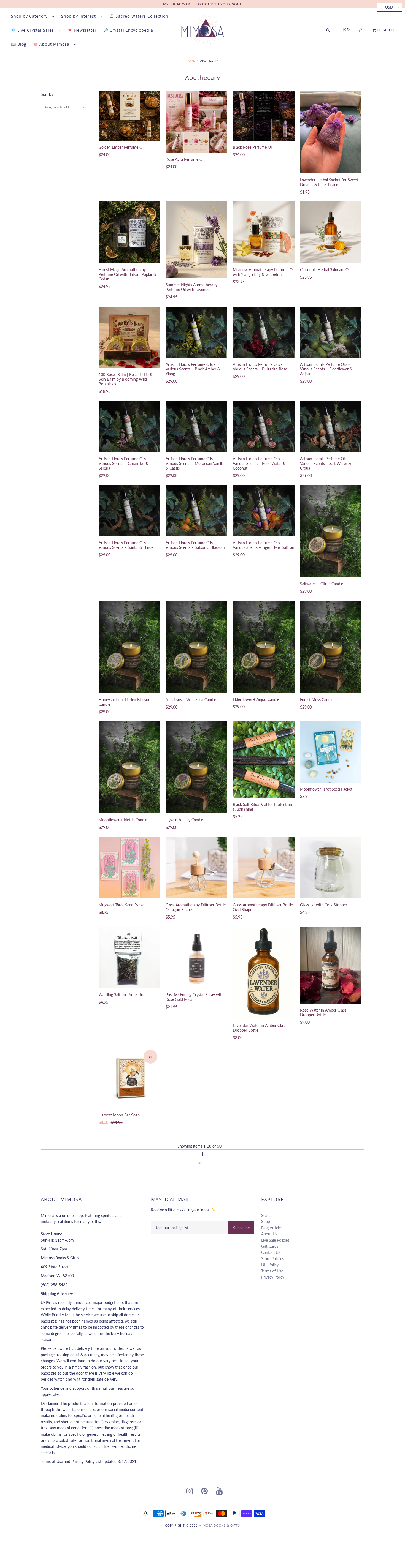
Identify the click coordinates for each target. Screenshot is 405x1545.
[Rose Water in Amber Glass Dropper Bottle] (330, 965)
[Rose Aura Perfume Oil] (196, 122)
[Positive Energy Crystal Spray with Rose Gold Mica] (196, 957)
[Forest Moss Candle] (330, 647)
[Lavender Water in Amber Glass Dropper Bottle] (263, 973)
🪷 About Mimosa (52, 44)
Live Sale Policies (275, 1240)
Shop (265, 1221)
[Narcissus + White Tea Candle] (196, 647)
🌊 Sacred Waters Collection (138, 16)
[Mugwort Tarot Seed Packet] (129, 867)
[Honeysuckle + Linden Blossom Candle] (129, 647)
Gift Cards (269, 1246)
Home (190, 60)
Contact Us (270, 1252)
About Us (269, 1233)
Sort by (47, 94)
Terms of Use (272, 1271)
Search (267, 1215)
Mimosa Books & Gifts (219, 1525)
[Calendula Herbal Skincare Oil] (330, 232)
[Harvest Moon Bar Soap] (129, 1077)
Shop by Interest (79, 16)
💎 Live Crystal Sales (33, 30)
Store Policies (272, 1258)
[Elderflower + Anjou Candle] (263, 647)
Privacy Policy (272, 1277)
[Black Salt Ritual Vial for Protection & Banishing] (263, 759)
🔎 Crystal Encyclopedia (128, 30)
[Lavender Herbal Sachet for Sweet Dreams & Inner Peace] (330, 132)
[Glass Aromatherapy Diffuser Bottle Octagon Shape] (196, 867)
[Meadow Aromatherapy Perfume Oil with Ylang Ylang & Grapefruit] (263, 232)
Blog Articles (271, 1227)
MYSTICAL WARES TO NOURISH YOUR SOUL (202, 4)
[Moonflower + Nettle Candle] (129, 767)
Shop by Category (30, 16)
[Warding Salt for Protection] (129, 957)
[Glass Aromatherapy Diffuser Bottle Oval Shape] (263, 867)
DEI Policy (270, 1264)
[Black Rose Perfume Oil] (263, 116)
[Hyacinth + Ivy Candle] (196, 767)
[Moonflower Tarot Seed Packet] (330, 752)
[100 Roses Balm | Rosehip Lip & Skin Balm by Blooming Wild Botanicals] (129, 337)
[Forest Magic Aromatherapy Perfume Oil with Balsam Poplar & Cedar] (129, 232)
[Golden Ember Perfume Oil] (129, 116)
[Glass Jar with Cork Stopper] (330, 867)
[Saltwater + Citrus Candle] (330, 531)
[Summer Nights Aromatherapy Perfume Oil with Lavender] (196, 239)
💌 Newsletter (82, 30)
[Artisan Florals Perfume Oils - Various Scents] (196, 332)
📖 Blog (18, 44)
